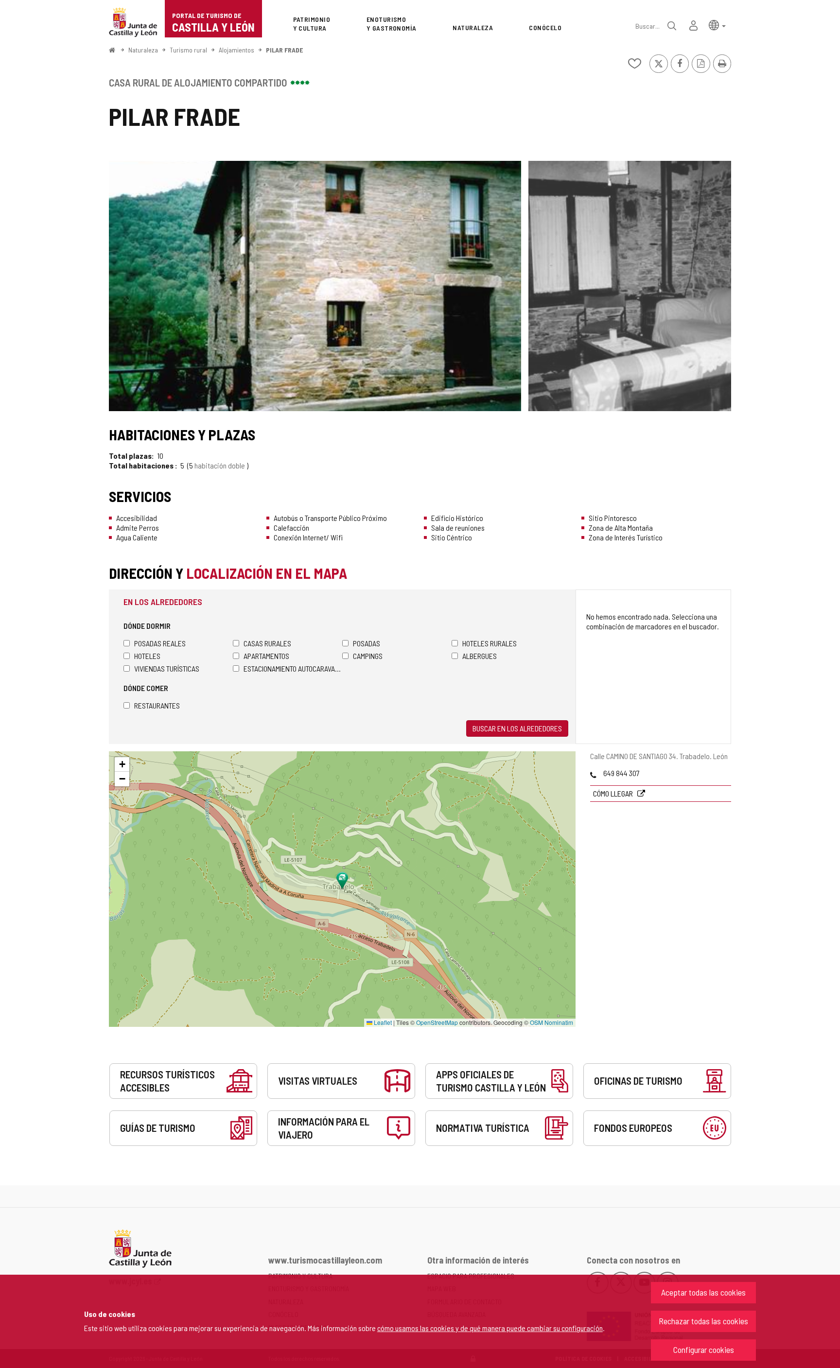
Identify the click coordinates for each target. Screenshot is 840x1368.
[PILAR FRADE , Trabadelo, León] (315, 286)
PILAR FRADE (284, 50)
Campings (368, 655)
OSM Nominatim (551, 1022)
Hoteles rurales (489, 643)
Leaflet (382, 1022)
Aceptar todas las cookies (703, 1292)
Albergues (479, 655)
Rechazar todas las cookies (703, 1321)
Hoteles (147, 655)
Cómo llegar (613, 793)
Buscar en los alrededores (517, 728)
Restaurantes (157, 705)
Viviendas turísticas (166, 668)
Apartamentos (266, 655)
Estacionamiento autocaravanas (293, 668)
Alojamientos (236, 50)
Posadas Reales (160, 643)
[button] (717, 24)
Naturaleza (143, 50)
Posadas (366, 643)
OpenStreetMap (437, 1022)
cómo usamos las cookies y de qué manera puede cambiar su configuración (490, 1328)
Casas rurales (267, 643)
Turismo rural (188, 50)
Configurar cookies (703, 1349)
